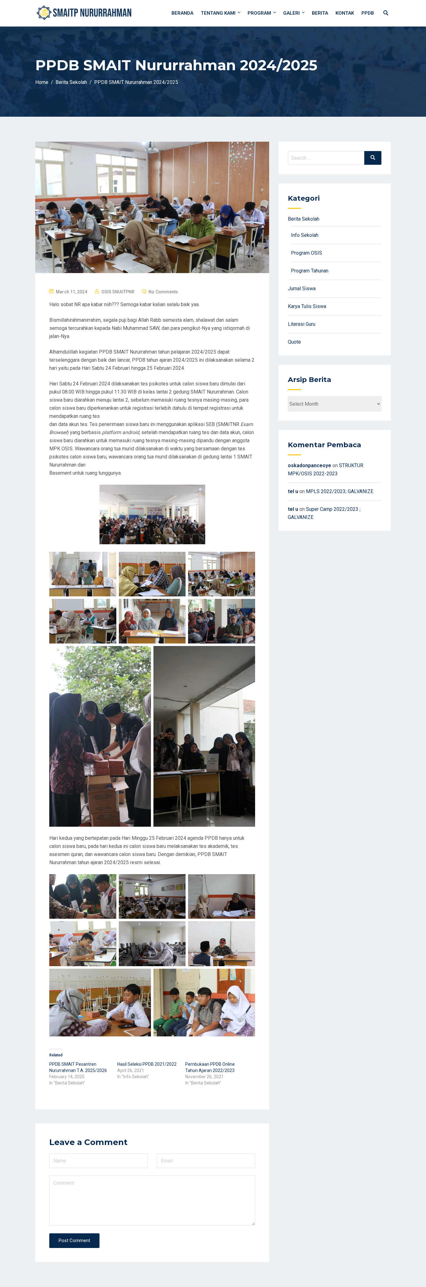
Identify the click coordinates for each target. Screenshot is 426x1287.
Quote (294, 342)
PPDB (367, 13)
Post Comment (74, 1240)
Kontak (345, 13)
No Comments (163, 291)
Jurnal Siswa (302, 288)
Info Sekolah (304, 235)
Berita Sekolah (303, 219)
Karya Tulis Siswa (307, 306)
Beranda (182, 13)
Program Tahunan (309, 271)
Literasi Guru (301, 324)
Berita (320, 13)
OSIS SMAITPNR (117, 291)
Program (259, 13)
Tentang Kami (218, 13)
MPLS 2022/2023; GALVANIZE (339, 491)
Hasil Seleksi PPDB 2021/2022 (147, 1064)
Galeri (291, 13)
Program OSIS (306, 253)
